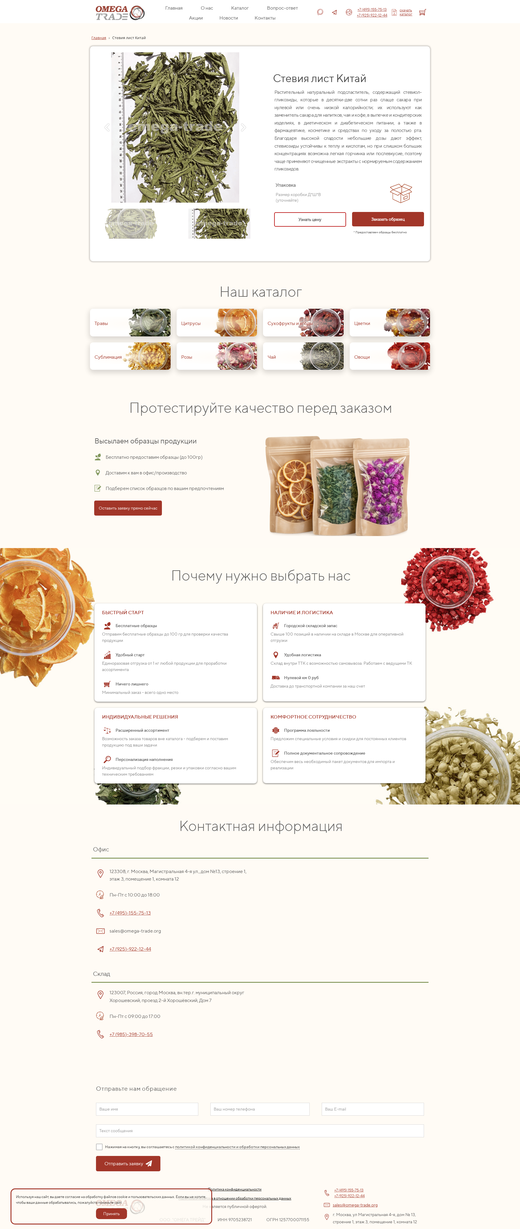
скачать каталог (406, 12)
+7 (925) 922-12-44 (372, 15)
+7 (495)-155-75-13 (130, 913)
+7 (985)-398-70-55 (131, 1034)
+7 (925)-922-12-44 (130, 949)
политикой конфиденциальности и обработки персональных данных (237, 1147)
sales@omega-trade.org (355, 1205)
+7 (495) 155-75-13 (372, 9)
